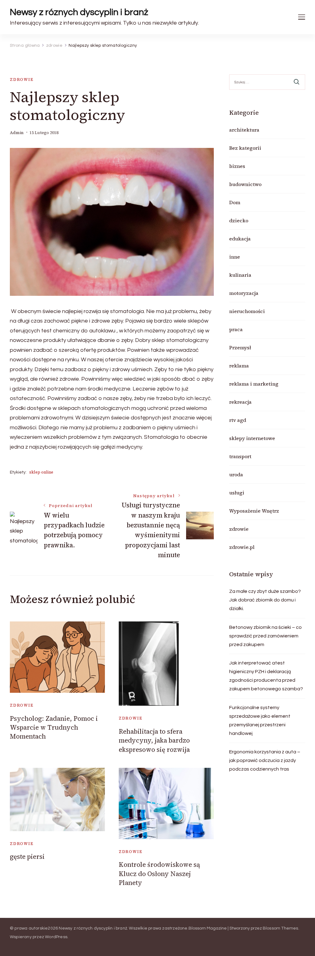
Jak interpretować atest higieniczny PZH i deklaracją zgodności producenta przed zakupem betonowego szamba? (266, 675)
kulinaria (240, 275)
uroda (236, 474)
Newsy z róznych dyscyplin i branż (79, 12)
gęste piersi (27, 856)
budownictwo (245, 184)
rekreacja (240, 402)
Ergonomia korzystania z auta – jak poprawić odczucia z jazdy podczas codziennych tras (264, 760)
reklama (239, 365)
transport (240, 456)
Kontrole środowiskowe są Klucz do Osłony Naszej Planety (159, 873)
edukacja (240, 238)
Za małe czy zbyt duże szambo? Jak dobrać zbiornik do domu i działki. (265, 600)
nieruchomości (247, 311)
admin (17, 133)
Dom (234, 202)
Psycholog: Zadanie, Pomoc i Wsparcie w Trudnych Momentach (54, 727)
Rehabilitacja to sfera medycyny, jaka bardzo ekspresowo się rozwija (154, 740)
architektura (244, 129)
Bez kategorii (245, 148)
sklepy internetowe (252, 438)
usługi (236, 492)
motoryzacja (243, 293)
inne (234, 256)
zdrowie (22, 79)
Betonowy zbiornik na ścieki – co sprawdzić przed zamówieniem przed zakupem (265, 636)
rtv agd (237, 420)
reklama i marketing (253, 383)
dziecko (238, 220)
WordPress (56, 937)
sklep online (41, 472)
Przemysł (240, 347)
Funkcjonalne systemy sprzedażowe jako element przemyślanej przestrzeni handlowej (259, 720)
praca (236, 329)
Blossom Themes (280, 928)
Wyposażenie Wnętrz (254, 510)
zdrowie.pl (241, 547)
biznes (237, 166)
